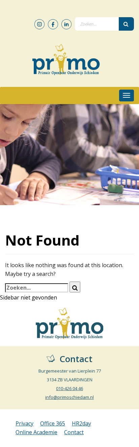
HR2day (81, 423)
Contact (74, 432)
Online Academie (36, 432)
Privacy (24, 423)
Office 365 (52, 423)
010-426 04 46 (69, 388)
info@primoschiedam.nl (69, 397)
